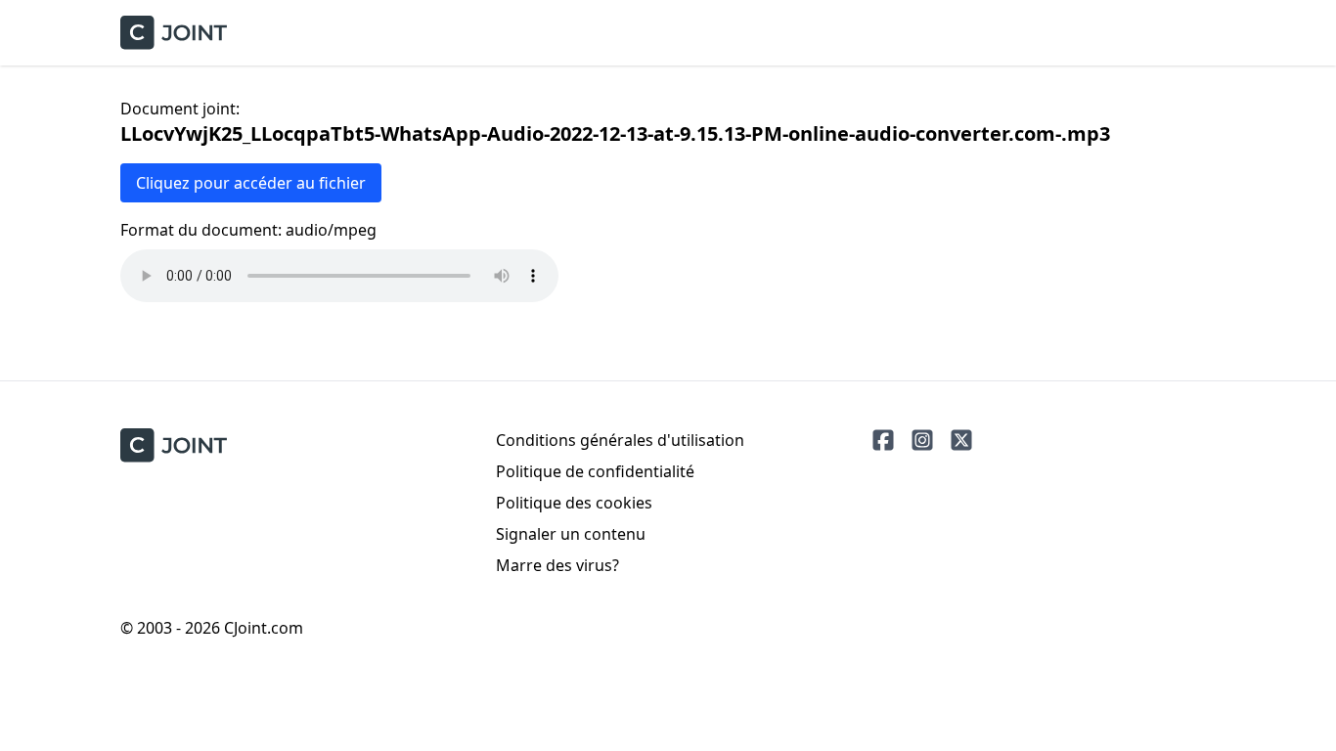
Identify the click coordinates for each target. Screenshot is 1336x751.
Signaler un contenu (571, 534)
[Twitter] (961, 440)
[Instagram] (922, 440)
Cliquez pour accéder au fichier (251, 183)
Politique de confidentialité (595, 471)
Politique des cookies (574, 502)
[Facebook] (883, 440)
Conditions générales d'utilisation (620, 440)
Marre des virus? (557, 565)
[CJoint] (173, 445)
